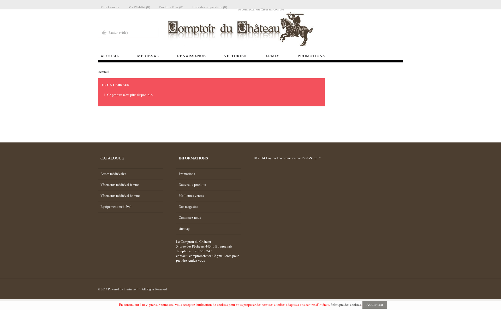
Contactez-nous (190, 218)
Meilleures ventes (191, 196)
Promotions (187, 174)
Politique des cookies (346, 304)
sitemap (184, 229)
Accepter (374, 305)
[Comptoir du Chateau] (316, 29)
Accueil (103, 71)
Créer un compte (272, 9)
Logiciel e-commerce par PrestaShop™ (293, 158)
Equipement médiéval (116, 207)
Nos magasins (188, 207)
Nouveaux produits (192, 185)
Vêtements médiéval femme (119, 185)
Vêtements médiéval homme (120, 196)
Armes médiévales (113, 174)
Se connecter (246, 9)
